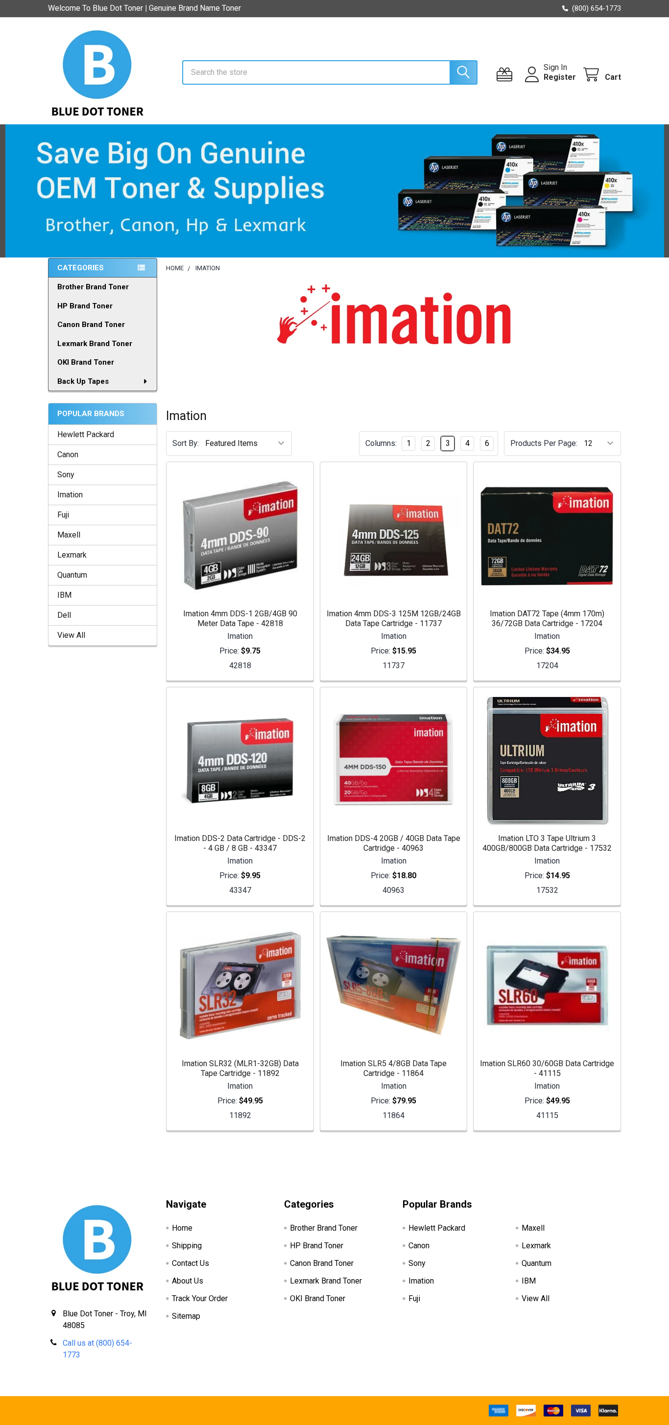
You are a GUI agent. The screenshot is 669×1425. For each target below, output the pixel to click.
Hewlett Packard (85, 434)
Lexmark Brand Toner (94, 343)
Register (560, 77)
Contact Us (190, 1263)
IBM (64, 595)
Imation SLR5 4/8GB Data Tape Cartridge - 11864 (393, 1068)
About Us (187, 1280)
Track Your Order (200, 1298)
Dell (64, 615)
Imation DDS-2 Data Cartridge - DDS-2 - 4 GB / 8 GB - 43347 (240, 843)
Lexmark (72, 555)
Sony (65, 474)
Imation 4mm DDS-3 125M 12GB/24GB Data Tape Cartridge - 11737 (394, 618)
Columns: (381, 443)
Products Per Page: (543, 443)
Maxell (68, 534)
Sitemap (186, 1316)
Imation (70, 494)
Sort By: (185, 443)
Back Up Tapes (83, 381)
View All (71, 635)
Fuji (63, 514)
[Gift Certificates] (506, 74)
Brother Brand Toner (93, 286)
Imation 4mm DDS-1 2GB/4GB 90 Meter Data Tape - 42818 (240, 618)
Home (182, 1228)
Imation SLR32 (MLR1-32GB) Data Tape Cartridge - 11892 (240, 1068)
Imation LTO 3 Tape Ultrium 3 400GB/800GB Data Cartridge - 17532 (547, 843)
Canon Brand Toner (91, 324)
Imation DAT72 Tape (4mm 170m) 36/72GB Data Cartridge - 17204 (547, 618)
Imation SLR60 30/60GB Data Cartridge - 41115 (547, 1068)
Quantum (72, 575)
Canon (67, 454)
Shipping (187, 1245)
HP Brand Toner (85, 306)
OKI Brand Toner (85, 362)
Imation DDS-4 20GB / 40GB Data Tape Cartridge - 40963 (393, 843)
